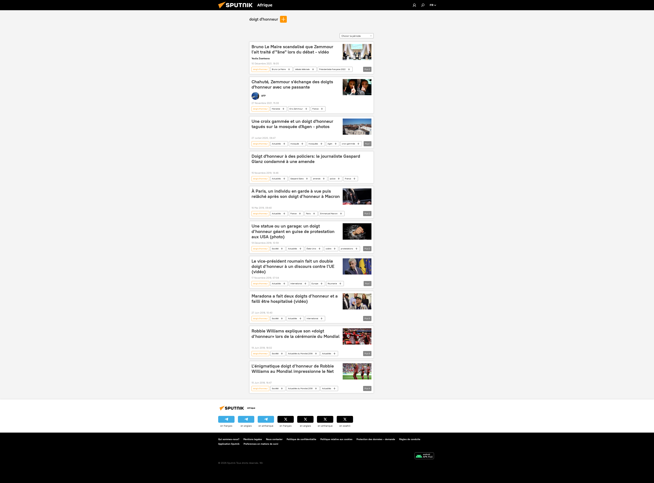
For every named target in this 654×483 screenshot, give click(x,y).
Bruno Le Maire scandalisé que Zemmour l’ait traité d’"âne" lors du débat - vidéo (292, 49)
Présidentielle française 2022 (332, 69)
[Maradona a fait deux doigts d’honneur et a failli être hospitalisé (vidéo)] (357, 301)
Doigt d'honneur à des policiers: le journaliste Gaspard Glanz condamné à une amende (306, 158)
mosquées (313, 143)
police (332, 178)
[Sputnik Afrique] (236, 9)
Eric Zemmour (296, 108)
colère (328, 248)
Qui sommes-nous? (228, 439)
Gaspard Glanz (296, 178)
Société (275, 248)
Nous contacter (274, 439)
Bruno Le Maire (279, 69)
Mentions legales (252, 439)
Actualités (276, 143)
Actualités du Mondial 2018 (300, 353)
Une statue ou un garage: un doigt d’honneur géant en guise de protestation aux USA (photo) (293, 231)
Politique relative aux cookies (336, 439)
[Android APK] (424, 456)
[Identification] (414, 5)
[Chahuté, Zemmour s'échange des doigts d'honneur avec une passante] (357, 87)
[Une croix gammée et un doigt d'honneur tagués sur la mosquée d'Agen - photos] (357, 127)
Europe (315, 283)
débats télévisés (302, 69)
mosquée (294, 143)
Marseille (276, 108)
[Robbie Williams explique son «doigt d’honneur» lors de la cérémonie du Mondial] (357, 336)
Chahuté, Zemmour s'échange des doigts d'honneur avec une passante (292, 84)
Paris (308, 213)
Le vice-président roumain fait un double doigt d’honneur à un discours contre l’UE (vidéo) (293, 266)
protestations (347, 248)
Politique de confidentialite (301, 439)
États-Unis (311, 248)
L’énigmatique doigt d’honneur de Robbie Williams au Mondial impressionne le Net (293, 368)
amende (316, 178)
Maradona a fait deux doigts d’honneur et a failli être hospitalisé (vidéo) (295, 298)
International (296, 283)
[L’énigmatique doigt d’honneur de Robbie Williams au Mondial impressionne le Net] (357, 371)
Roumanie (332, 283)
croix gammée (348, 143)
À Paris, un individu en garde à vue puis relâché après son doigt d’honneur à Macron (296, 193)
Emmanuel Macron (329, 213)
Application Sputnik (228, 443)
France (315, 108)
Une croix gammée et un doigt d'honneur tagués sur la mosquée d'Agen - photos (292, 124)
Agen (330, 143)
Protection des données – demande (375, 439)
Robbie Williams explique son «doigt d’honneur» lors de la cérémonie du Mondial (295, 333)
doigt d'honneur (263, 19)
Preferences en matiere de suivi (261, 443)
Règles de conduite (409, 439)
